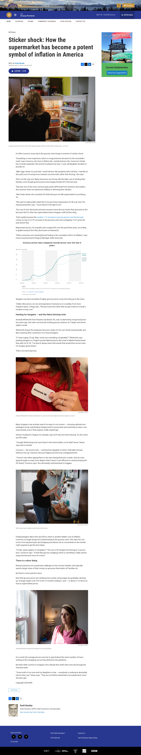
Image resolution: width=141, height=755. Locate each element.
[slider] (18, 15)
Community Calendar (47, 21)
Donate (129, 5)
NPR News (12, 32)
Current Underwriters (117, 67)
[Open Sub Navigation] (12, 21)
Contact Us (80, 21)
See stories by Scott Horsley (32, 712)
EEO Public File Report (58, 733)
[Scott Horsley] (13, 710)
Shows (30, 21)
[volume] (15, 15)
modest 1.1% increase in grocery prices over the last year (60, 217)
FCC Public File (55, 738)
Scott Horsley (19, 63)
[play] (9, 15)
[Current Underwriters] (117, 47)
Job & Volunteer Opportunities (87, 738)
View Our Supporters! (117, 72)
